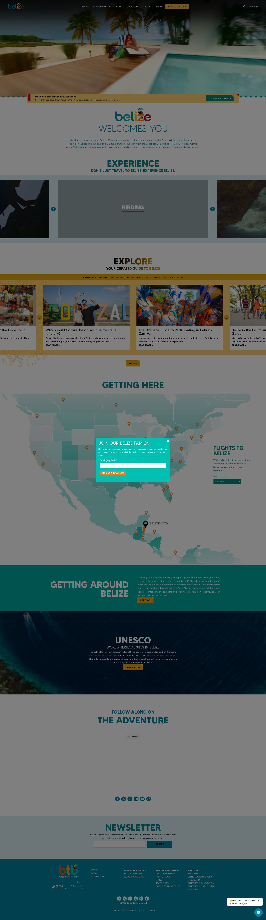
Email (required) (108, 460)
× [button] (168, 441)
